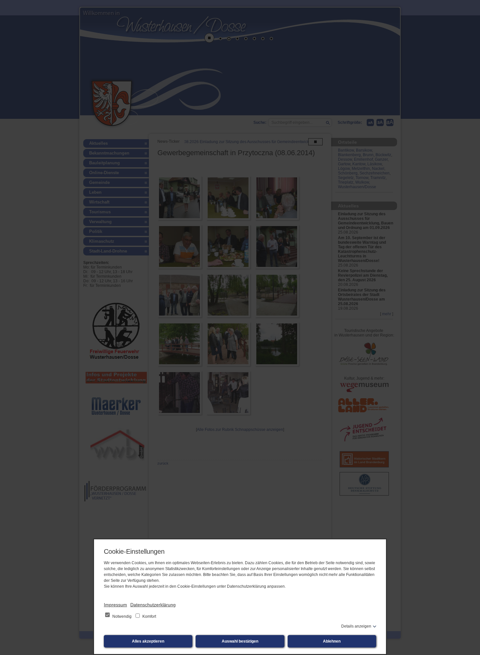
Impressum (115, 604)
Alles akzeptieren (148, 641)
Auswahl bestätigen (240, 641)
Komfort (148, 616)
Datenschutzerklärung (153, 604)
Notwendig (122, 616)
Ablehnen (332, 641)
